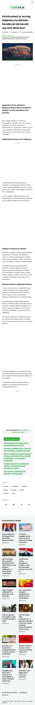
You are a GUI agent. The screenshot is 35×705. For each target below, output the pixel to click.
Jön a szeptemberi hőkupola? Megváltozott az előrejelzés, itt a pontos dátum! (25, 594)
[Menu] (32, 2)
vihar (13, 493)
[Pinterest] (21, 504)
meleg (21, 490)
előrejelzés (14, 486)
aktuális (6, 486)
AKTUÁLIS (24, 32)
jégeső (5, 490)
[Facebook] (6, 504)
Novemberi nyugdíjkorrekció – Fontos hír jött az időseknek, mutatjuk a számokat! (25, 538)
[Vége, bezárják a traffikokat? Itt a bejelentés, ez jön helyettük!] (9, 583)
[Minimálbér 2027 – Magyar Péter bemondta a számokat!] (26, 664)
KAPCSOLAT (5, 695)
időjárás (24, 486)
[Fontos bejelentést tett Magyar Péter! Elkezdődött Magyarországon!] (9, 527)
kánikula (13, 490)
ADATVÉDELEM (23, 692)
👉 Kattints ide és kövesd (17, 432)
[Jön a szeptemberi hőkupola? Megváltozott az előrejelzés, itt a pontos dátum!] (26, 583)
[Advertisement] (17, 83)
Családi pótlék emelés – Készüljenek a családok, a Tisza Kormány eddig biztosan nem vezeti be (16, 466)
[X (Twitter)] (14, 504)
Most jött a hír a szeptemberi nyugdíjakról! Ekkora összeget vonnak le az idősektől (9, 650)
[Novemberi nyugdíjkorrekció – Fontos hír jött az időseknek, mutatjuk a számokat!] (26, 527)
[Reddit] (29, 504)
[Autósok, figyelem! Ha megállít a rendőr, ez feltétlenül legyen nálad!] (9, 608)
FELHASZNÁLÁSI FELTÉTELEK (9, 692)
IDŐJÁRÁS (30, 32)
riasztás (6, 493)
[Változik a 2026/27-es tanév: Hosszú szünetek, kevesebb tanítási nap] (26, 639)
